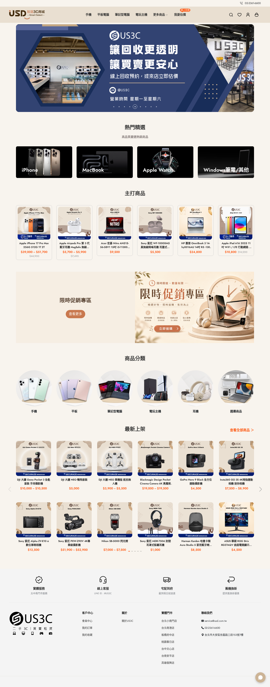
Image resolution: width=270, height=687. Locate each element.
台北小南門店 (169, 621)
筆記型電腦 (122, 15)
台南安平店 (167, 656)
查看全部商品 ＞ (242, 430)
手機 (88, 15)
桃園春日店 (167, 642)
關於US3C (127, 621)
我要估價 (181, 13)
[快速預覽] (34, 234)
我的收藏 (87, 635)
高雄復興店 (167, 663)
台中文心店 (167, 649)
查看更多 (75, 314)
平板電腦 (103, 15)
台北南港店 (167, 628)
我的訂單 (87, 628)
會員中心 (87, 621)
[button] (256, 14)
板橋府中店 (167, 635)
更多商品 (159, 15)
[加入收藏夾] (44, 234)
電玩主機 (141, 15)
